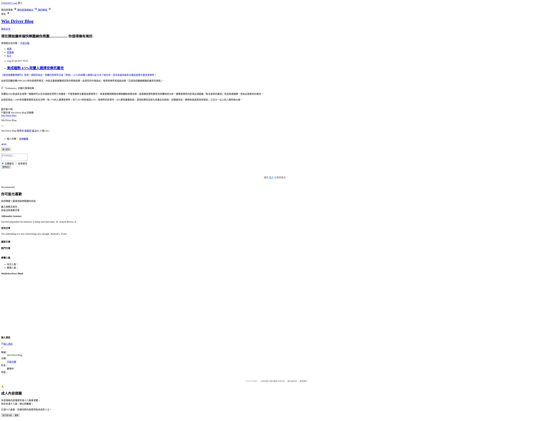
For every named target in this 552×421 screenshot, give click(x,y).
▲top (3, 144)
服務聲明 (303, 381)
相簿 (9, 49)
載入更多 (6, 149)
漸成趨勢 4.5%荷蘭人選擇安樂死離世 (35, 68)
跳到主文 (5, 29)
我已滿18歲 (7, 415)
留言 (34, 131)
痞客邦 (27, 131)
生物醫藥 (23, 139)
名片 (9, 56)
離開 (16, 415)
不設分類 (24, 43)
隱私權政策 (292, 381)
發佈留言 (6, 167)
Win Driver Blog (17, 21)
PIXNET (254, 381)
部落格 (10, 52)
